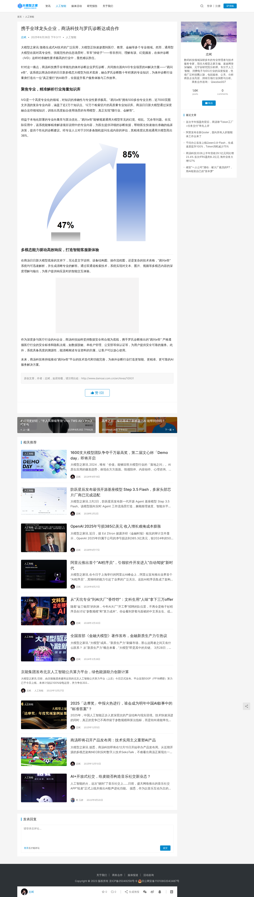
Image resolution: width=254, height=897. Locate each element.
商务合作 (117, 875)
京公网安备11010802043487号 (160, 880)
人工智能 (61, 5)
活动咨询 (148, 875)
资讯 (48, 5)
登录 (209, 5)
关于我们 (108, 5)
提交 (165, 848)
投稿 (231, 5)
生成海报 (133, 891)
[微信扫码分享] (145, 891)
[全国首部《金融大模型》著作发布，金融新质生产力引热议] (44, 647)
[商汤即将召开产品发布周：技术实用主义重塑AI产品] (44, 751)
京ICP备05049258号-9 (123, 880)
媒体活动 (76, 5)
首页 (19, 16)
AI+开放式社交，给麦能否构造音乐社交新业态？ (110, 776)
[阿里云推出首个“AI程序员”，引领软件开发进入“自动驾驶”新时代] (44, 574)
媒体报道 (133, 875)
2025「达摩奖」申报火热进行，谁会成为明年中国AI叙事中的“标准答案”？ (121, 706)
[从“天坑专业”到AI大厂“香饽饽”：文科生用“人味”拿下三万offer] (44, 611)
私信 (210, 103)
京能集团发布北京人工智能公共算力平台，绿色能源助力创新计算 (75, 672)
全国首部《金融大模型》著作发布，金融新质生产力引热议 (119, 635)
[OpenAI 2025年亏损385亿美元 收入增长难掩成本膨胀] (44, 537)
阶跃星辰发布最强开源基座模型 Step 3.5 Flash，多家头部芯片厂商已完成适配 (120, 492)
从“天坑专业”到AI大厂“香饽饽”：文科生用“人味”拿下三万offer (121, 599)
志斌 (23, 37)
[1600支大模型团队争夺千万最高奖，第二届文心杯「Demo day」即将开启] (44, 464)
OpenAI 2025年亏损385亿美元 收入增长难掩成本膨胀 (115, 526)
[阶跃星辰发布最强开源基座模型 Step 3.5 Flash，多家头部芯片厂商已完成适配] (44, 501)
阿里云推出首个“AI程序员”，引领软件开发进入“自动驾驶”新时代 (121, 565)
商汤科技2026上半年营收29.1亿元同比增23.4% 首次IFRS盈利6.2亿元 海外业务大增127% (210, 156)
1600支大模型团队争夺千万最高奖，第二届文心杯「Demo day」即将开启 (119, 455)
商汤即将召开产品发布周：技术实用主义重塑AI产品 (113, 740)
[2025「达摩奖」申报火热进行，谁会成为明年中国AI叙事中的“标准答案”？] (44, 714)
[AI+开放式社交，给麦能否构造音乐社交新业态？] (44, 788)
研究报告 (92, 5)
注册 (218, 5)
